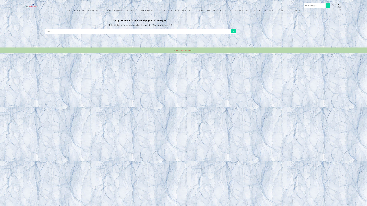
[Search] (328, 5)
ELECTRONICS (228, 10)
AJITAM (30, 4)
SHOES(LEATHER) (269, 10)
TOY (259, 10)
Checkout (177, 10)
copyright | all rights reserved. (186, 50)
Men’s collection (213, 10)
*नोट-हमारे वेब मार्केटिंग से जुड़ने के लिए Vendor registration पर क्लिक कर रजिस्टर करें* (127, 10)
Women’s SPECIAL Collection (193, 10)
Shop (158, 10)
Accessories (239, 10)
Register (77, 10)
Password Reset (92, 10)
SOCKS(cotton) (283, 10)
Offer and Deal (250, 10)
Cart (163, 10)
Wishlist (169, 10)
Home (69, 10)
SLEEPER (294, 10)
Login (84, 10)
